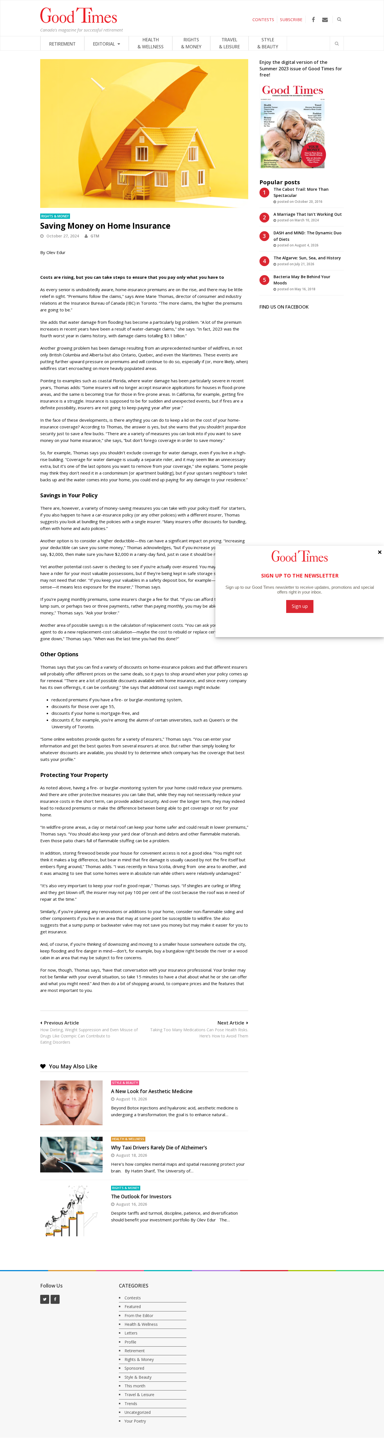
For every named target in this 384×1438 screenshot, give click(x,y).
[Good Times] (78, 21)
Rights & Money (55, 216)
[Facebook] (313, 19)
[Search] (337, 43)
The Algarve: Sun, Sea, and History (307, 257)
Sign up (300, 606)
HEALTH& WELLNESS (150, 43)
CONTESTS (263, 19)
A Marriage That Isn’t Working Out (308, 214)
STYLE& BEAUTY (267, 43)
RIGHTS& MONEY (191, 43)
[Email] (325, 19)
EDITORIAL (104, 44)
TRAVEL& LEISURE (229, 43)
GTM (95, 236)
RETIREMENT (62, 44)
